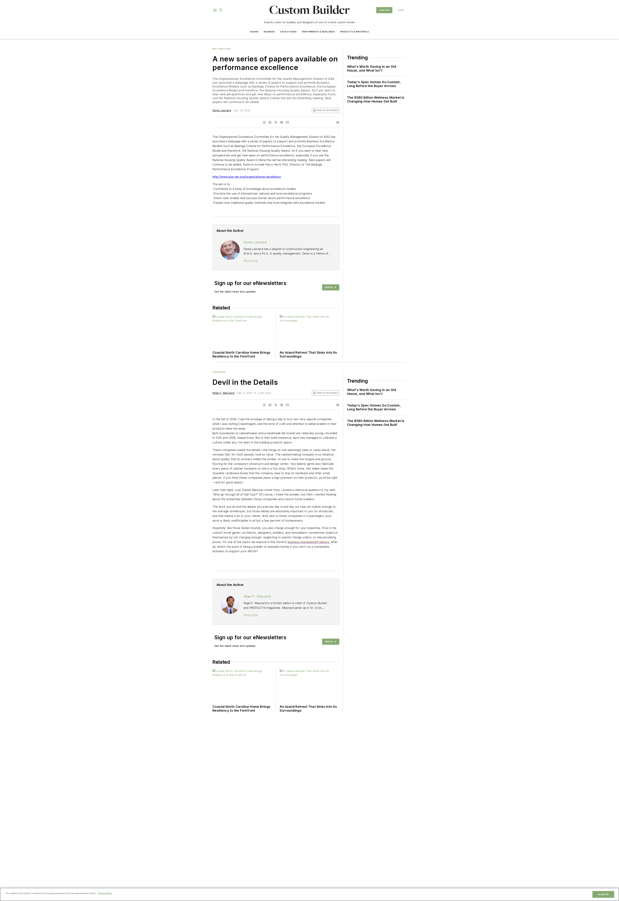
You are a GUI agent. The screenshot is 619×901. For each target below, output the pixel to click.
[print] (337, 122)
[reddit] (281, 122)
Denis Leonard (221, 110)
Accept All (603, 894)
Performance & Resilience (318, 31)
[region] (309, 894)
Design (254, 31)
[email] (287, 122)
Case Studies (288, 31)
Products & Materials (354, 31)
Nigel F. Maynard (223, 393)
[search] (221, 10)
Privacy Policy (105, 893)
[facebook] (264, 122)
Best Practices (221, 49)
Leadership (219, 372)
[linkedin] (270, 122)
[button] (214, 10)
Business (269, 31)
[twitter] (275, 122)
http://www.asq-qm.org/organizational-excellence (246, 176)
